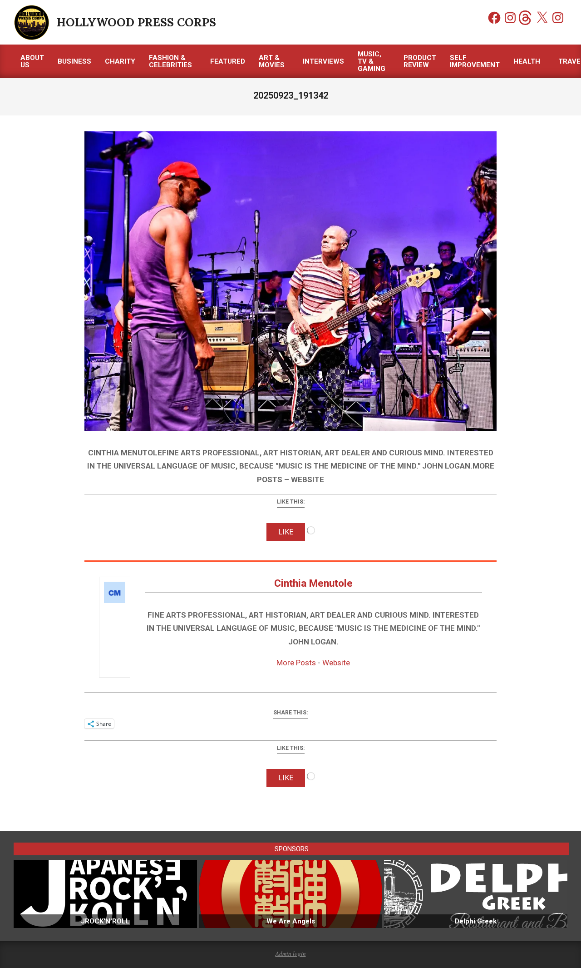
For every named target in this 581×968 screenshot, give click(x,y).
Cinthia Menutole (313, 583)
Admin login (291, 953)
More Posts (296, 662)
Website (336, 662)
